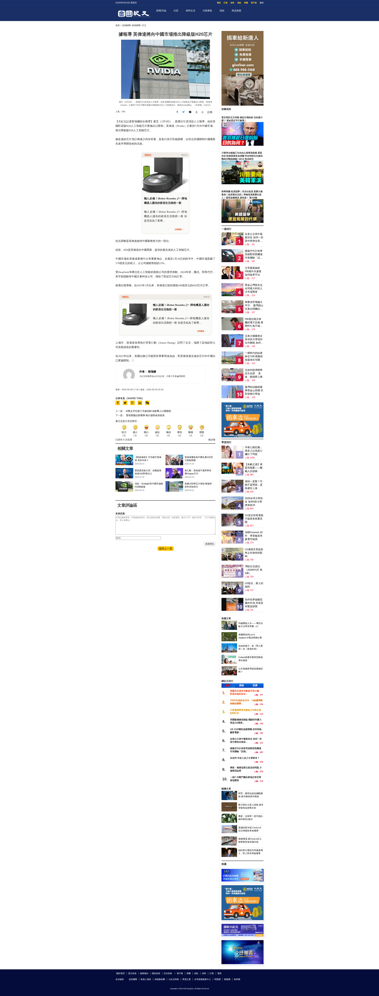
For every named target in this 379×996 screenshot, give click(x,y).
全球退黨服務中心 (202, 979)
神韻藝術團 (160, 979)
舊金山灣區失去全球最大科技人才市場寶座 (253, 288)
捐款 (239, 3)
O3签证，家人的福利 (254, 585)
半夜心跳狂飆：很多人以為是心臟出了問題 (253, 451)
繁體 (262, 3)
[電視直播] (242, 963)
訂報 (226, 3)
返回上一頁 (165, 548)
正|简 (209, 112)
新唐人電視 (146, 979)
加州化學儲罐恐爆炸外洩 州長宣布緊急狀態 (254, 603)
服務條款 (144, 973)
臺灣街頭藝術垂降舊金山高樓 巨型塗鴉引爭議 (254, 390)
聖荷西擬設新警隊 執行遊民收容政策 (145, 415)
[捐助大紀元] (242, 935)
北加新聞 (126, 25)
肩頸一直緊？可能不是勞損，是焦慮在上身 (253, 485)
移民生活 (190, 10)
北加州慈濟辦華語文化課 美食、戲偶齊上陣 (253, 373)
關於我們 (120, 973)
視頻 (222, 10)
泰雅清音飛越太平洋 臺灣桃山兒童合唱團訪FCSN (254, 306)
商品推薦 (236, 10)
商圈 (246, 3)
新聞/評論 (161, 10)
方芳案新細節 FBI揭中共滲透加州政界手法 (253, 271)
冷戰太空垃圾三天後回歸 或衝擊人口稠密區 (148, 411)
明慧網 (217, 979)
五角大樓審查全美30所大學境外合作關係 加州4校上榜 (254, 339)
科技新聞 (136, 25)
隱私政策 (156, 973)
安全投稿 (168, 973)
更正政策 (132, 973)
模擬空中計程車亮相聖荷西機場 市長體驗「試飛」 (253, 254)
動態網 (227, 979)
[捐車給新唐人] (242, 105)
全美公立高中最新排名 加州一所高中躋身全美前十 (254, 238)
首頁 (117, 25)
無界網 (237, 979)
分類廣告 (207, 10)
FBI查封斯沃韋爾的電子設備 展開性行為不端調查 (254, 323)
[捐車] (242, 436)
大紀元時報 (173, 979)
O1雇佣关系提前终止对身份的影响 (254, 553)
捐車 (232, 3)
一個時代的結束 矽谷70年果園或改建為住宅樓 (254, 356)
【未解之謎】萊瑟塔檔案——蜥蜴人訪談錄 (253, 468)
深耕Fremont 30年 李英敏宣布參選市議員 (253, 536)
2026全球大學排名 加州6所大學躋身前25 (254, 502)
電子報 (254, 3)
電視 (219, 3)
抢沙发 (211, 439)
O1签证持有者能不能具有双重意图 (254, 519)
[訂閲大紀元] (242, 880)
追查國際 (133, 979)
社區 (176, 10)
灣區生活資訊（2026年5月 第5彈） (253, 570)
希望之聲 (186, 979)
